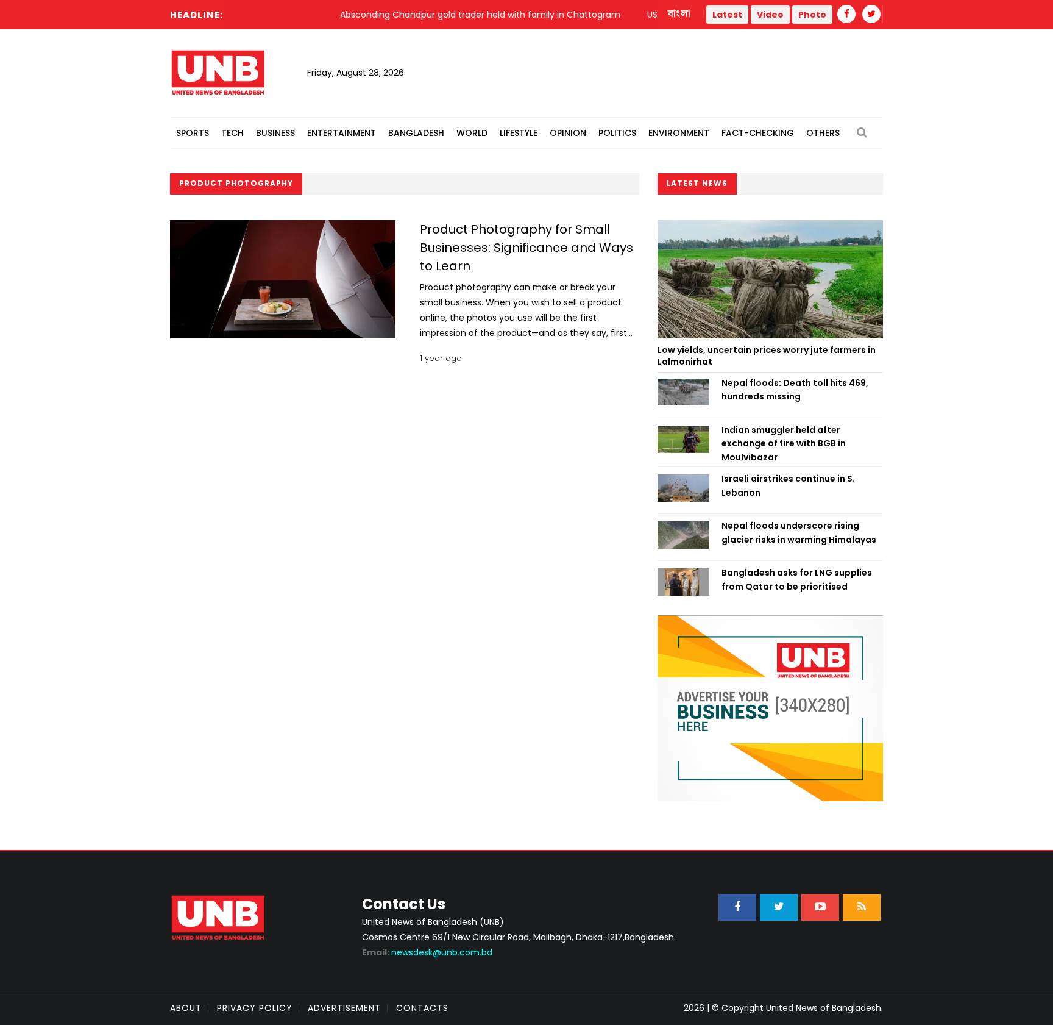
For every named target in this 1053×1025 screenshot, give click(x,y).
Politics (617, 133)
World (472, 133)
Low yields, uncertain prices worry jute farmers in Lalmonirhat (767, 356)
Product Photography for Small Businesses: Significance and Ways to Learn (526, 247)
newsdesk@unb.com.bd (427, 952)
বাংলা (679, 14)
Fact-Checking (758, 133)
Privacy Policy (254, 1008)
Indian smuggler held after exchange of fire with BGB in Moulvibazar (784, 443)
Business (275, 133)
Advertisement (344, 1008)
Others (823, 133)
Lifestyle (518, 133)
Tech (232, 133)
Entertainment (341, 133)
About (186, 1008)
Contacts (422, 1008)
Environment (678, 133)
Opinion (568, 133)
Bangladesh (416, 133)
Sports (192, 133)
